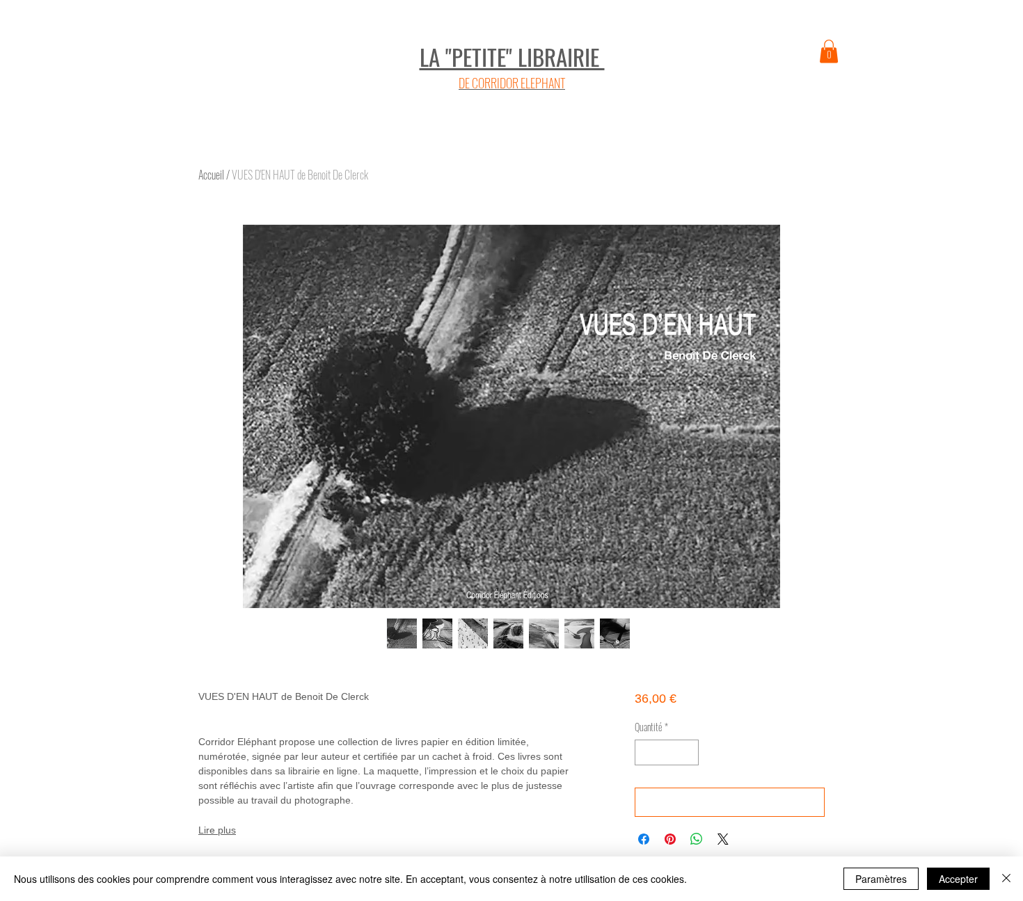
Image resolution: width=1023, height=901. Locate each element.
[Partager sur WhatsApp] (696, 839)
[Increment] (688, 752)
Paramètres (881, 879)
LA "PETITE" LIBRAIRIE (512, 57)
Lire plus (217, 830)
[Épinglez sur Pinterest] (670, 839)
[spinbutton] (666, 752)
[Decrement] (645, 752)
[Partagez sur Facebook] (643, 839)
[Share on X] (723, 839)
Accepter (958, 879)
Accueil (211, 174)
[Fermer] (1006, 879)
